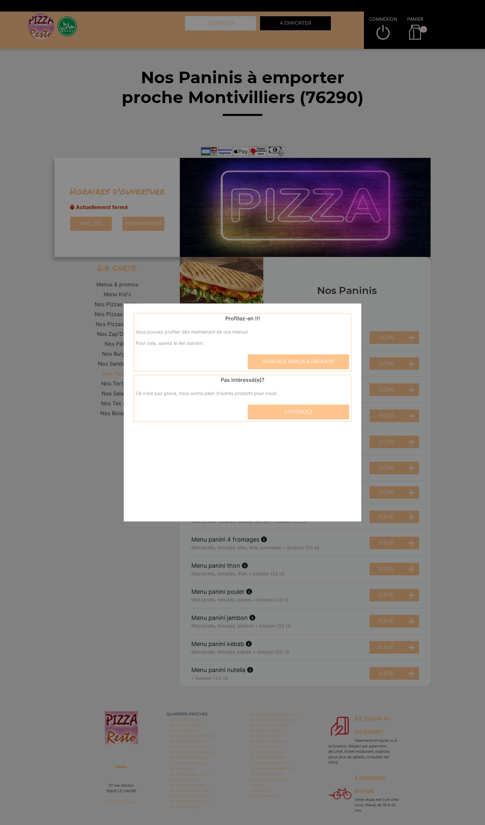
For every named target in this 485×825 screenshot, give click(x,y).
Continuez (298, 412)
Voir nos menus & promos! (298, 362)
